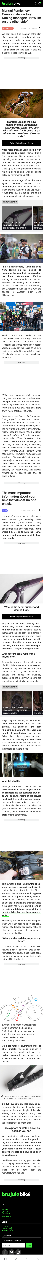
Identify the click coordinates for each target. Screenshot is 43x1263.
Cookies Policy (7, 1229)
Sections (5, 1209)
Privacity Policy (7, 1230)
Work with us (6, 1217)
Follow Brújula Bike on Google (21, 143)
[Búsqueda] (35, 3)
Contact (4, 1215)
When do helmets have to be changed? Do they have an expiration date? (15, 710)
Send (29, 1245)
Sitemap (5, 1211)
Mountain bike (8, 28)
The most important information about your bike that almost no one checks (15, 225)
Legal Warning (7, 1227)
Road (5, 510)
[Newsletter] (39, 3)
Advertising (21, 58)
